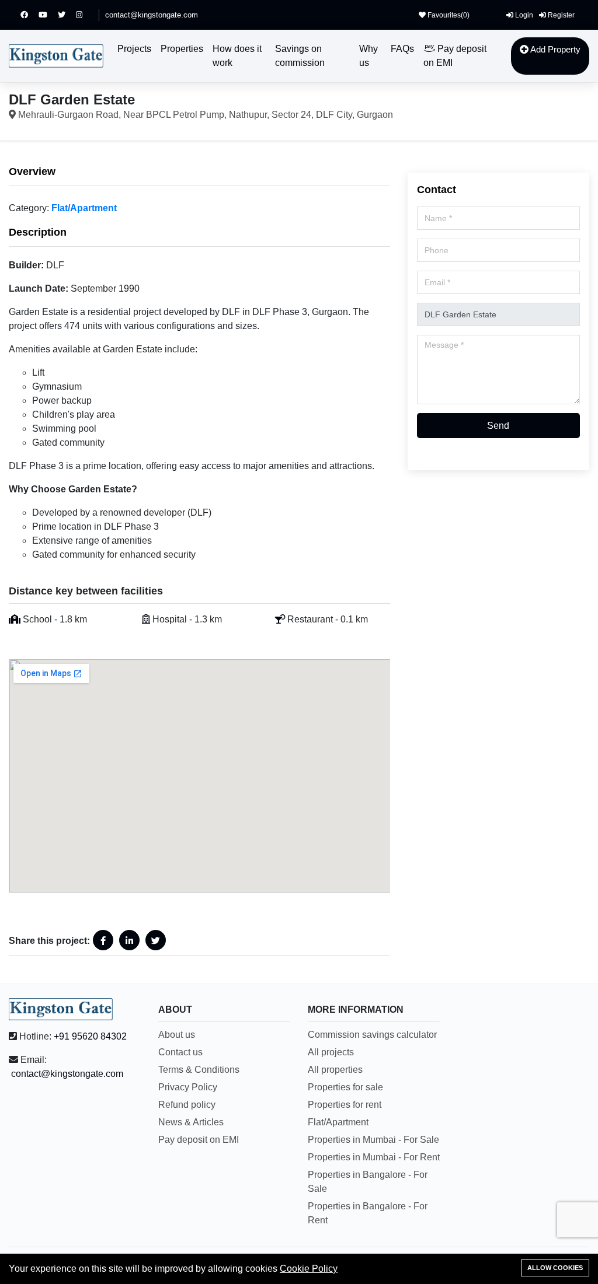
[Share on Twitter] (155, 940)
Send (498, 426)
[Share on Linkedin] (129, 940)
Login (523, 15)
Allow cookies (555, 1267)
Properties (182, 49)
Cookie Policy (309, 1268)
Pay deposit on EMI (454, 56)
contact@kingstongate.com (151, 15)
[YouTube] (48, 15)
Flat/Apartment (84, 208)
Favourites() (448, 15)
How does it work (237, 56)
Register (560, 15)
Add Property (554, 49)
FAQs (402, 49)
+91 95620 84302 (90, 1036)
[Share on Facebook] (103, 940)
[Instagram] (84, 15)
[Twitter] (67, 15)
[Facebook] (29, 15)
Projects (134, 49)
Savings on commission (300, 56)
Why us (368, 56)
